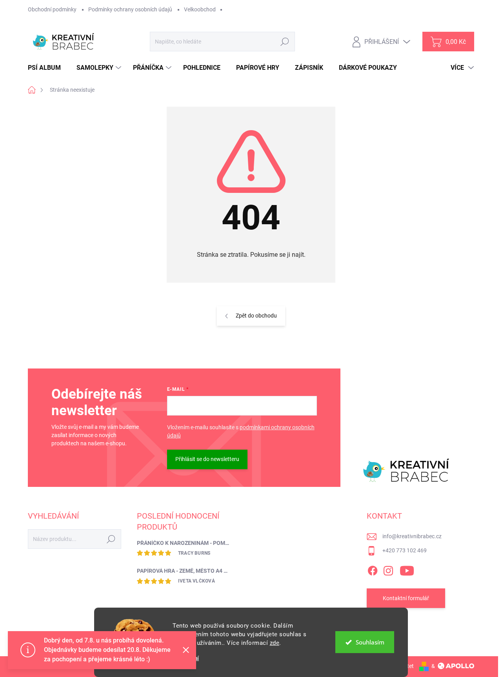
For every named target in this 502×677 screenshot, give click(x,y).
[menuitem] (47, 68)
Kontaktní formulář (406, 598)
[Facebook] (372, 569)
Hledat (285, 41)
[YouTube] (407, 569)
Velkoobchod (200, 9)
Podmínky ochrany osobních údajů (130, 9)
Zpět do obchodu (256, 315)
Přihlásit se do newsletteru (207, 459)
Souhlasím (370, 642)
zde (275, 642)
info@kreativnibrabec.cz (412, 536)
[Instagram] (388, 569)
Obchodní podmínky (52, 9)
